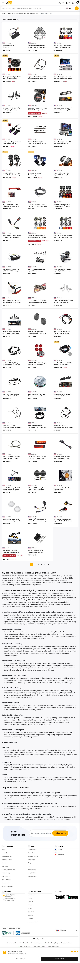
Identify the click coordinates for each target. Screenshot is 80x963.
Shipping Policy (6, 873)
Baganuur (31, 918)
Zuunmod (31, 915)
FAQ (29, 866)
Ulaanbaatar (31, 895)
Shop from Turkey (39, 947)
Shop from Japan (36, 943)
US (70, 8)
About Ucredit (32, 869)
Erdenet (30, 898)
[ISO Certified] (20, 933)
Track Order (5, 866)
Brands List (31, 853)
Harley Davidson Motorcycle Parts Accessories (22, 13)
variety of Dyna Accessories (30, 604)
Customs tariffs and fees (8, 869)
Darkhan (30, 901)
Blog (29, 863)
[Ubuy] (10, 2)
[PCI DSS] (6, 933)
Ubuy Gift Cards (32, 876)
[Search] (77, 8)
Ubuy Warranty (5, 883)
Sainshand (31, 911)
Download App (32, 849)
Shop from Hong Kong (51, 943)
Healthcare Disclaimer (7, 886)
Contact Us (4, 853)
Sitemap (4, 863)
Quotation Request (7, 856)
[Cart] (77, 2)
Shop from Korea (66, 943)
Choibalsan (31, 905)
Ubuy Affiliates (32, 873)
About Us (4, 849)
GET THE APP (59, 959)
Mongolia (63, 930)
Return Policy (31, 859)
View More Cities (32, 922)
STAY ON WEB (21, 959)
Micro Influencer (6, 876)
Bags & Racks (29, 600)
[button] (73, 2)
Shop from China (25, 947)
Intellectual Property (7, 859)
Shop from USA (12, 943)
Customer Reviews (33, 856)
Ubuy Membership (6, 879)
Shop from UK (24, 943)
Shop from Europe (53, 947)
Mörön (30, 908)
